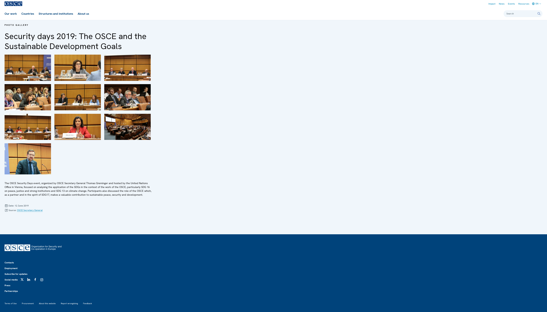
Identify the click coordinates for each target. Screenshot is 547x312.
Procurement (28, 303)
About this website (47, 303)
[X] (22, 279)
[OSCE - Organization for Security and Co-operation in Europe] (13, 3)
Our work (11, 14)
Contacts (9, 262)
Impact (491, 3)
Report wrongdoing (69, 303)
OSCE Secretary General (30, 210)
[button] (28, 68)
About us (83, 14)
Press (7, 285)
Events (511, 3)
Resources (523, 3)
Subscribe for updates (16, 274)
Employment (11, 268)
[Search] (539, 13)
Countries (27, 14)
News (502, 3)
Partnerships (11, 291)
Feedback (87, 303)
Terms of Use (11, 303)
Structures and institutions (56, 14)
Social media (11, 279)
